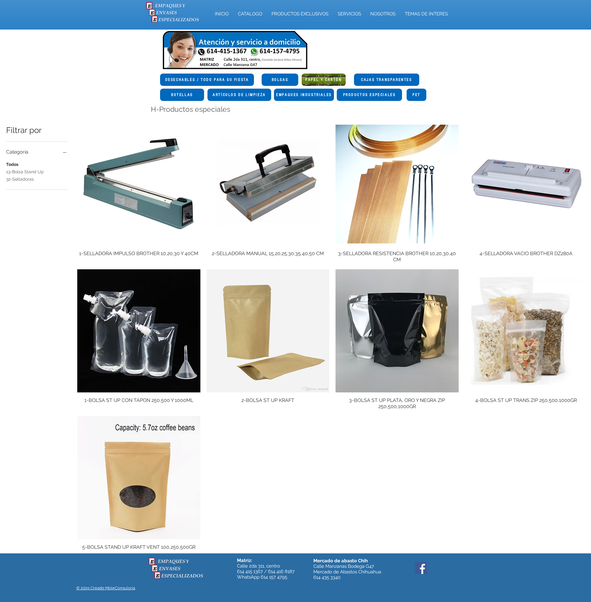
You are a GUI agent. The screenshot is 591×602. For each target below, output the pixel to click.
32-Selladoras (20, 179)
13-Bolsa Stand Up (25, 171)
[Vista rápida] (138, 184)
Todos (12, 164)
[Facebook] (421, 568)
